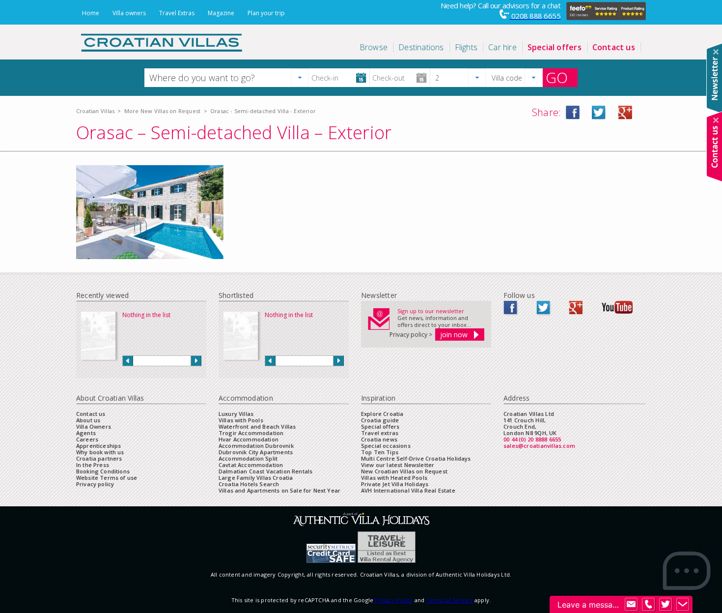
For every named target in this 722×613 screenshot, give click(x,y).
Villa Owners (93, 426)
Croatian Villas (95, 111)
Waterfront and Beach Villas (257, 426)
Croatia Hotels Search (249, 484)
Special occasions (386, 445)
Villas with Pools (241, 420)
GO (557, 77)
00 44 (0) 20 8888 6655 (532, 439)
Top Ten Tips (379, 452)
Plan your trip (266, 13)
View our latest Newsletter (397, 464)
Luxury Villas (236, 413)
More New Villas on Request (162, 111)
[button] (299, 77)
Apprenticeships (98, 445)
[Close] (716, 52)
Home (90, 13)
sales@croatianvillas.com (539, 445)
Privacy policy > (410, 334)
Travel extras (379, 433)
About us (88, 420)
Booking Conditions (103, 471)
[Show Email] (631, 605)
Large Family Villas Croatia (256, 477)
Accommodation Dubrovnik (256, 445)
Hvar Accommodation (248, 439)
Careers (87, 439)
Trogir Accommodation (251, 433)
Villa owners (129, 13)
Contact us (91, 413)
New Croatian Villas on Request (404, 471)
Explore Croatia (382, 413)
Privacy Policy (394, 600)
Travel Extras (176, 13)
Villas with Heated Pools (394, 477)
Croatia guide (380, 420)
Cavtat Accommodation (251, 464)
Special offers (380, 426)
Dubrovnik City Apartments (256, 452)
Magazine (221, 13)
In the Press (92, 464)
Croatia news (379, 439)
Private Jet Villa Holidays (394, 484)
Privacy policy (95, 484)
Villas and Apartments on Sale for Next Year (279, 490)
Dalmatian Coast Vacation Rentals (265, 471)
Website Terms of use (106, 477)
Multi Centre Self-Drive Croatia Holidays (416, 458)
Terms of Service (449, 600)
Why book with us (100, 452)
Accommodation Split (248, 458)
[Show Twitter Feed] (665, 605)
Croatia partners (99, 458)
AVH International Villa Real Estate (408, 490)
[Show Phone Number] (648, 605)
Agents (86, 433)
